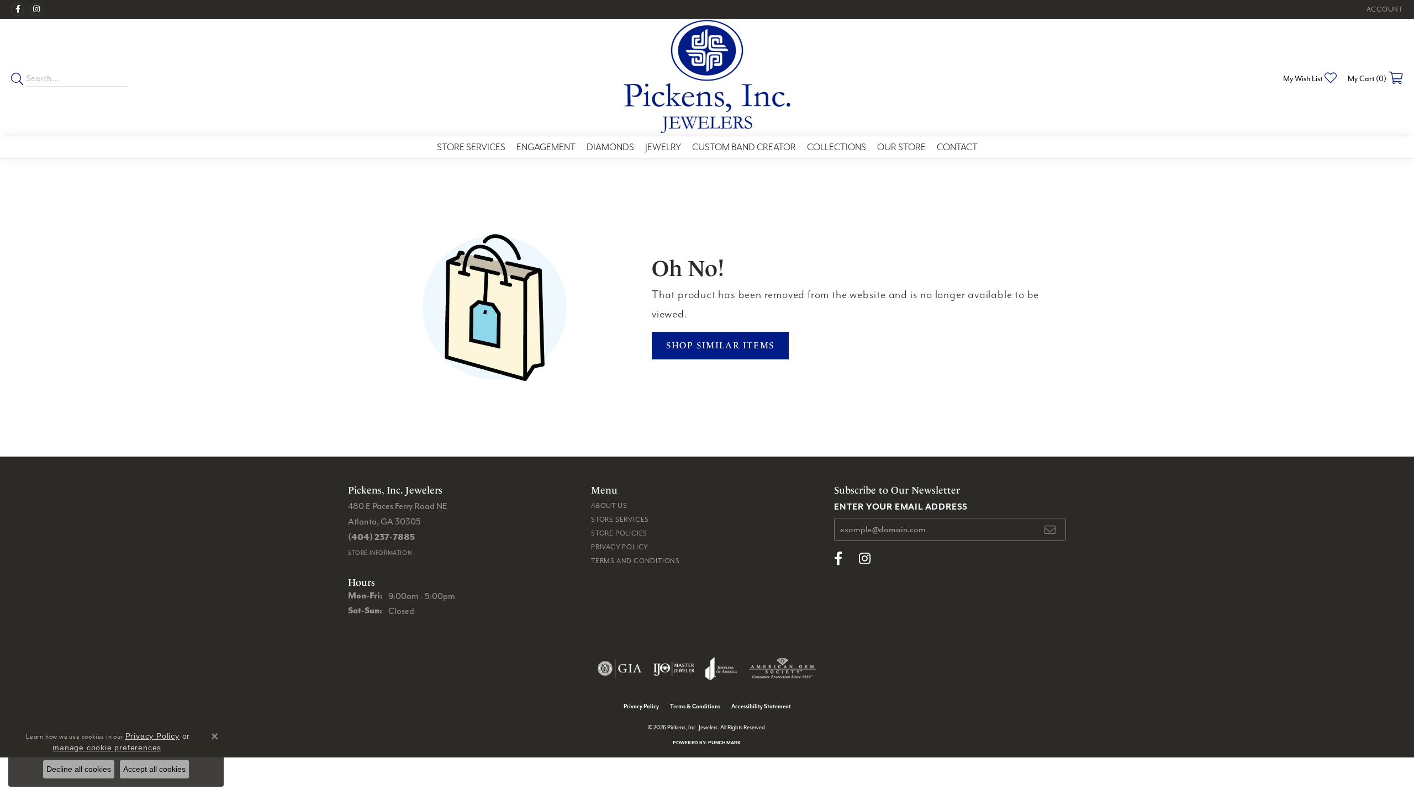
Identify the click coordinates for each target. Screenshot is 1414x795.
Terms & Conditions (695, 706)
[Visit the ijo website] (673, 668)
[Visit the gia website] (620, 668)
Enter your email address (901, 506)
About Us (609, 505)
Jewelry (663, 147)
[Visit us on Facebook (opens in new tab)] (17, 9)
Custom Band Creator (744, 147)
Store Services (471, 147)
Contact (957, 147)
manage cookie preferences (106, 747)
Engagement (546, 147)
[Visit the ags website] (782, 668)
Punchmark (724, 742)
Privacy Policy (619, 547)
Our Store (901, 147)
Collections (836, 147)
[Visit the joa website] (721, 668)
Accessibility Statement (761, 706)
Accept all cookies (154, 769)
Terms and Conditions (635, 560)
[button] (1383, 9)
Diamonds (610, 147)
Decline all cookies (78, 769)
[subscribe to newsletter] (1050, 529)
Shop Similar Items (720, 345)
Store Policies (619, 533)
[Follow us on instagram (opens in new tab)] (36, 9)
